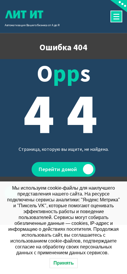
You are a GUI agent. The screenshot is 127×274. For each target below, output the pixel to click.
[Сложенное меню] (116, 16)
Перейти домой (58, 169)
